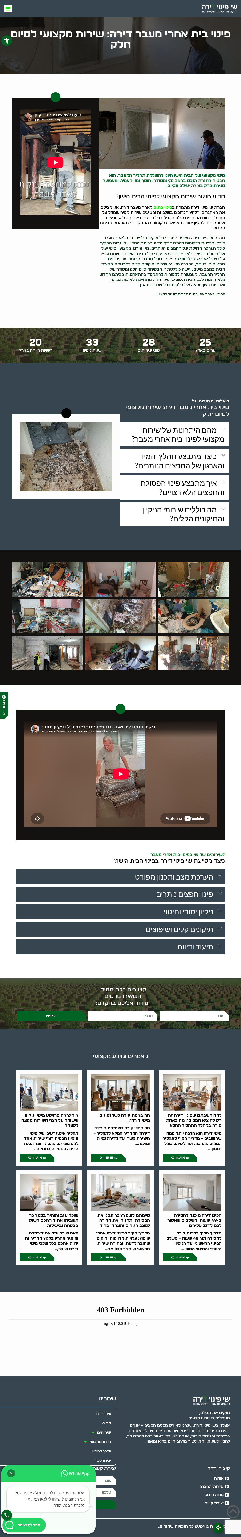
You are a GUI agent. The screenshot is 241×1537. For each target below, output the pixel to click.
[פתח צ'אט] (218, 1528)
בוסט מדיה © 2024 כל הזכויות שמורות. (194, 1526)
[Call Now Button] (6, 1515)
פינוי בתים (162, 207)
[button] (6, 40)
